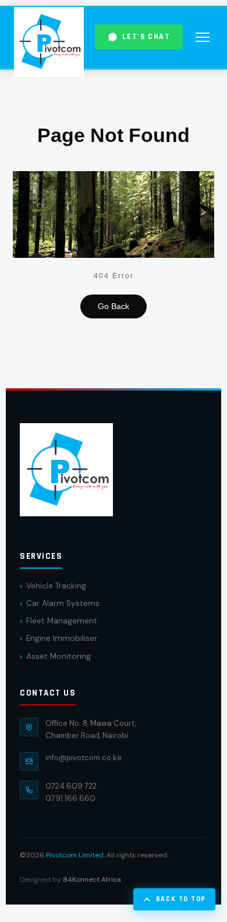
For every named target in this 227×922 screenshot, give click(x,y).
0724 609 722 (71, 797)
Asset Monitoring (58, 667)
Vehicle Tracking (56, 597)
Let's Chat (146, 36)
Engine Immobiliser (61, 650)
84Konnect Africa (92, 890)
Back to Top (181, 899)
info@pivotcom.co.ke (83, 769)
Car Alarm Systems (63, 614)
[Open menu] (202, 37)
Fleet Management (61, 632)
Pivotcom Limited (75, 866)
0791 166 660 (70, 810)
